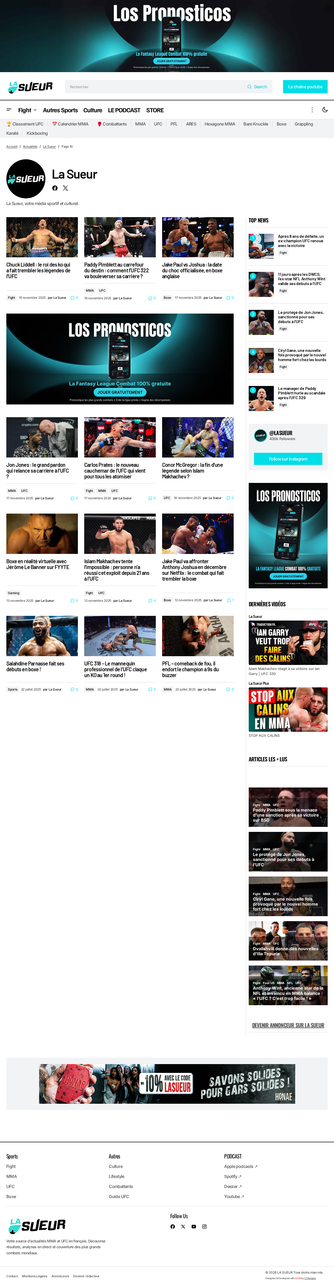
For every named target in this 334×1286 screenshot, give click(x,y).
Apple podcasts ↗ (240, 1166)
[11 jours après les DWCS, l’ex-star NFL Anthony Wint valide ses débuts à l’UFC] (261, 284)
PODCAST (232, 1156)
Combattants (121, 1186)
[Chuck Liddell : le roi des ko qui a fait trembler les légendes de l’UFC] (42, 237)
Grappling (304, 124)
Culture (116, 1166)
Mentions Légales (34, 1276)
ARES (191, 124)
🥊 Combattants (112, 124)
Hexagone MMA (220, 124)
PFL (174, 124)
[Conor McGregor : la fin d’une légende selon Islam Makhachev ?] (198, 437)
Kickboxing (37, 133)
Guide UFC (119, 1196)
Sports (12, 689)
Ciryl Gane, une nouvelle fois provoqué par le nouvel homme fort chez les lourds (302, 355)
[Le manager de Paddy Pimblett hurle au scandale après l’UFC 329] (261, 398)
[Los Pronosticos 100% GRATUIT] (167, 36)
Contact (12, 1276)
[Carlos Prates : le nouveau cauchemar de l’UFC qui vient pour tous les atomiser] (120, 437)
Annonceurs (60, 1276)
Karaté (12, 133)
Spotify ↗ (232, 1176)
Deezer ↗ (233, 1186)
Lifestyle (116, 1176)
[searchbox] (155, 86)
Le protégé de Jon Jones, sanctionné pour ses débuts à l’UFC (300, 317)
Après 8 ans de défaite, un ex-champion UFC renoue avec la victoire (301, 241)
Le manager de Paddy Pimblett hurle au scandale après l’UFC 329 (302, 393)
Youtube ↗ (234, 1196)
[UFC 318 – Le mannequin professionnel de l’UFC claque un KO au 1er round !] (120, 636)
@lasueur (281, 433)
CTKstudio (310, 1278)
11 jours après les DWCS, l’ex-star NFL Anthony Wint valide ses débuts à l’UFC (302, 279)
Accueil (11, 146)
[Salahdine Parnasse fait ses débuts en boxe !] (42, 636)
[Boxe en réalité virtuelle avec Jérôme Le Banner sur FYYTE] (42, 534)
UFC (158, 124)
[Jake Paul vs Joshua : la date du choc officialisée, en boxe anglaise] (198, 237)
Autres (114, 1156)
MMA (140, 124)
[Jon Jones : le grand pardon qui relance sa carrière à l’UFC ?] (42, 437)
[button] (9, 109)
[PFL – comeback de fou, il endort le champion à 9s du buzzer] (198, 636)
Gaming (13, 593)
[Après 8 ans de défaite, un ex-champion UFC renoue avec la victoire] (261, 246)
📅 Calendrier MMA (70, 124)
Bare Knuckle (255, 124)
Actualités (30, 146)
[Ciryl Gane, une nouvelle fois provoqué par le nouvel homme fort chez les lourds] (261, 360)
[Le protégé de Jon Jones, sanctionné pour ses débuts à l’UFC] (261, 322)
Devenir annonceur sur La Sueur (288, 1025)
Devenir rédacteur (86, 1276)
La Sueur (49, 146)
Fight (11, 298)
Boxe (281, 124)
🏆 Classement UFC (25, 124)
